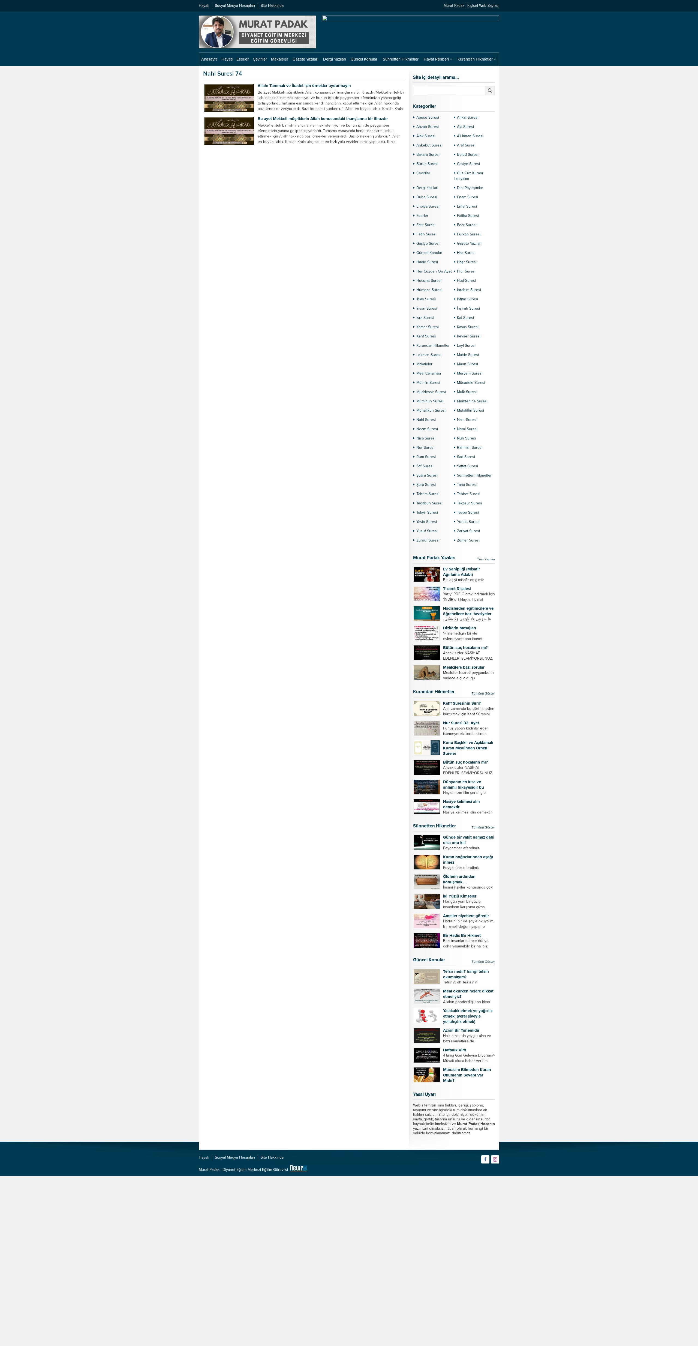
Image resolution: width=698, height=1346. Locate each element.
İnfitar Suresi (467, 299)
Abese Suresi (427, 117)
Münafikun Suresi (431, 410)
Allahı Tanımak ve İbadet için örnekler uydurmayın (304, 85)
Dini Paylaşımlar (470, 188)
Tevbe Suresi (468, 512)
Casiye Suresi (468, 163)
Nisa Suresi (425, 438)
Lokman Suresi (428, 354)
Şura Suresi (426, 484)
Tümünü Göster (483, 693)
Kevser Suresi (468, 336)
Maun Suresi (467, 364)
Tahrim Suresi (427, 494)
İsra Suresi (425, 317)
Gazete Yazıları (469, 243)
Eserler (422, 215)
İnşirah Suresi (468, 308)
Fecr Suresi (466, 225)
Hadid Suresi (427, 262)
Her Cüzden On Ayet (434, 271)
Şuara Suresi (427, 475)
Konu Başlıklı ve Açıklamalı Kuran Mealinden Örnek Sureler (468, 748)
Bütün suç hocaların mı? (465, 647)
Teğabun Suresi (429, 503)
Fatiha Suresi (468, 215)
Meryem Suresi (469, 373)
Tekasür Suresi (469, 503)
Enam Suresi (467, 197)
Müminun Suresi (430, 401)
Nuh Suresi (466, 438)
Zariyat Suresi (468, 531)
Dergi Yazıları (427, 188)
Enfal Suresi (467, 206)
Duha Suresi (426, 197)
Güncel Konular (429, 252)
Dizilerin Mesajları (459, 628)
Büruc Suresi (427, 163)
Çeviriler (423, 173)
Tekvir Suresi (427, 512)
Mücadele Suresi (471, 382)
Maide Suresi (468, 354)
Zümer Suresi (468, 540)
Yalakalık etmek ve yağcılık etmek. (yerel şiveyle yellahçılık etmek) (468, 1016)
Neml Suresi (467, 429)
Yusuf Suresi (427, 531)
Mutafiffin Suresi (470, 410)
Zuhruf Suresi (427, 540)
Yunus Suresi (468, 521)
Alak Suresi (425, 136)
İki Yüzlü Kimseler (459, 896)
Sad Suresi (466, 456)
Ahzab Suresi (427, 126)
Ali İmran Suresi (470, 136)
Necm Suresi (427, 429)
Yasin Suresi (426, 521)
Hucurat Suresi (428, 280)
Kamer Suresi (427, 327)
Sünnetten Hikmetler (474, 475)
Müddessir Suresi (431, 392)
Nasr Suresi (467, 419)
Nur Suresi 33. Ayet (461, 722)
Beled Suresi (468, 154)
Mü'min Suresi (428, 382)
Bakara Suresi (428, 154)
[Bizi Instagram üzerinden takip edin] (495, 1159)
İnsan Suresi (426, 308)
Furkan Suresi (468, 234)
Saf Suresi (424, 466)
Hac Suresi (466, 252)
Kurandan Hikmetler (433, 345)
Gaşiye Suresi (428, 243)
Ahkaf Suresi (467, 117)
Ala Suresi (465, 126)
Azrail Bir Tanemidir (461, 1030)
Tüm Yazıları (486, 559)
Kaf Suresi (465, 317)
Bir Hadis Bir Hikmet (462, 935)
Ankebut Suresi (429, 145)
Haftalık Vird (454, 1050)
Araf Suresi (466, 145)
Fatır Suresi (425, 225)
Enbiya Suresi (427, 206)
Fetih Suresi (426, 234)
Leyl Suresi (466, 345)
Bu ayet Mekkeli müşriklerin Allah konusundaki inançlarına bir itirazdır (323, 118)
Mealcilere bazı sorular (464, 667)
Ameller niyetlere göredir (466, 915)
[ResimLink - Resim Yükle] (298, 1169)
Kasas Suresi (468, 327)
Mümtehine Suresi (472, 401)
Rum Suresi (426, 456)
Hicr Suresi (466, 271)
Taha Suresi (467, 484)
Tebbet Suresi (468, 494)
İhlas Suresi (426, 299)
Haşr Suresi (467, 262)
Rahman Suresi (469, 447)
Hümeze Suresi (429, 290)
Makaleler (424, 364)
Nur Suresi (425, 447)
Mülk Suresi (467, 392)
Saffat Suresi (467, 466)
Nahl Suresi (426, 419)
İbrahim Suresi (469, 290)
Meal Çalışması (428, 373)
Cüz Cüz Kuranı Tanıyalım (468, 176)
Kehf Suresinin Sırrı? (462, 703)
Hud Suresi (466, 280)
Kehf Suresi (426, 336)
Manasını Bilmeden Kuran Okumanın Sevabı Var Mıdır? (467, 1075)
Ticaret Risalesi (457, 588)
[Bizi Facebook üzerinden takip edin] (485, 1159)
